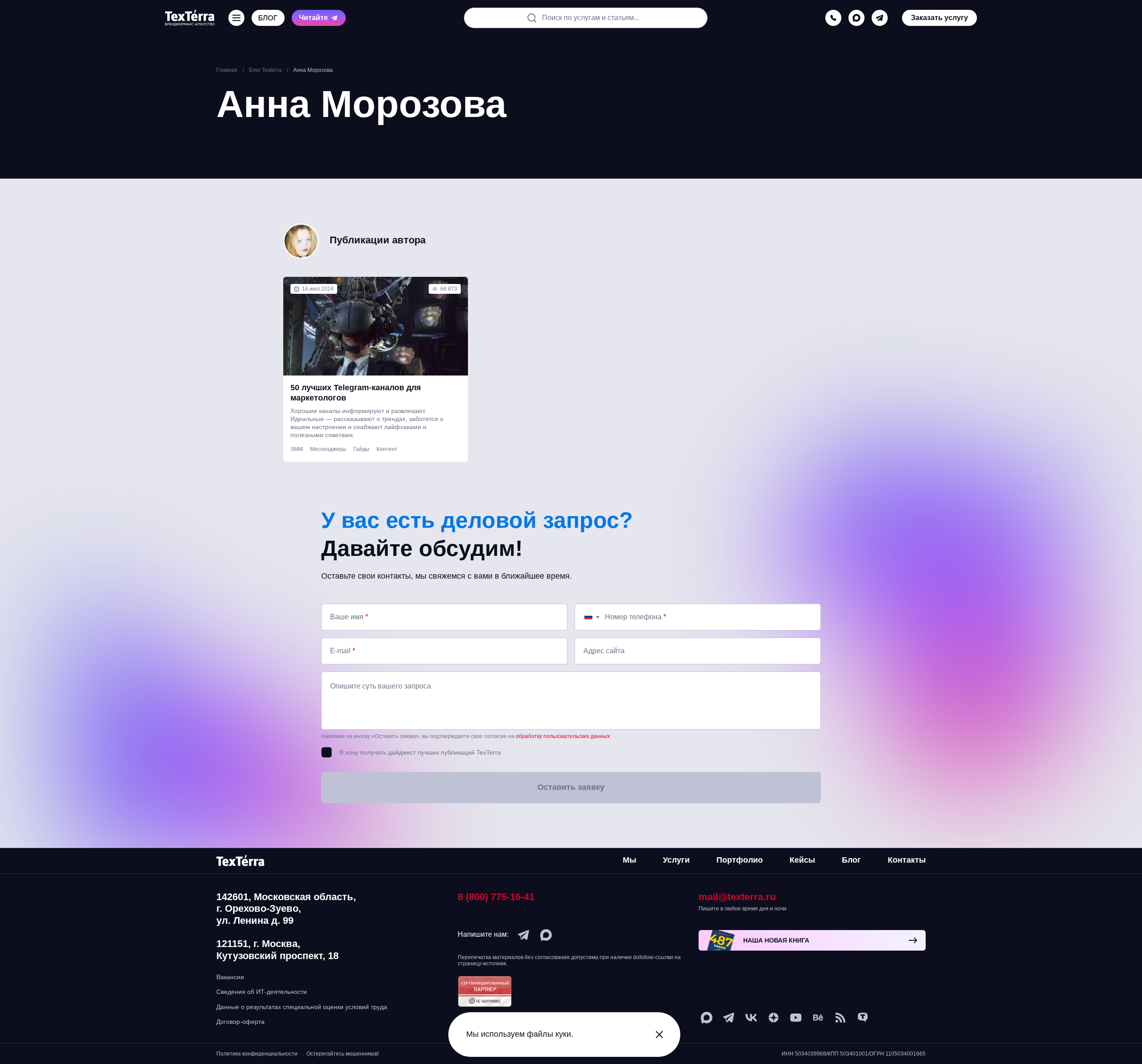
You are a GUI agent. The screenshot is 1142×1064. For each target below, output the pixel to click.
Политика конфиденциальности (257, 1054)
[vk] (751, 1018)
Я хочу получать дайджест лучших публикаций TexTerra (420, 752)
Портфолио (739, 859)
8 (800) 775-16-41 (496, 896)
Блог (851, 859)
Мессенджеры (328, 449)
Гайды (361, 449)
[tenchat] (863, 1018)
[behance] (818, 1018)
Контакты (907, 859)
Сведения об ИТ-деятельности (261, 991)
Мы (629, 859)
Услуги (676, 859)
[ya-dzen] (773, 1018)
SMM (296, 449)
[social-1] (840, 1018)
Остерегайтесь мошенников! (342, 1054)
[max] (856, 18)
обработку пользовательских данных (563, 736)
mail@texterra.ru (737, 896)
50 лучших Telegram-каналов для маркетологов (355, 392)
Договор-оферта (240, 1021)
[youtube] (796, 1018)
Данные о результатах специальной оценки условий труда (301, 1006)
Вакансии (230, 977)
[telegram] (880, 18)
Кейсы (802, 859)
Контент (387, 449)
